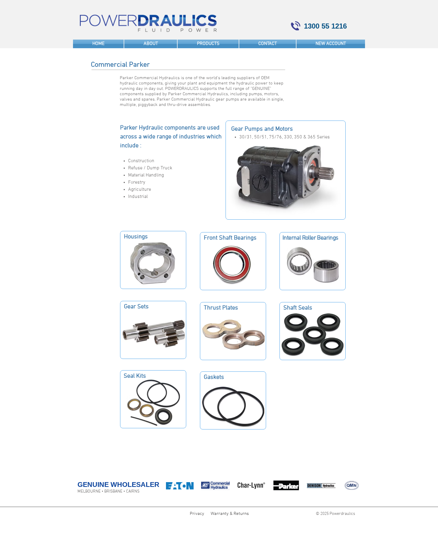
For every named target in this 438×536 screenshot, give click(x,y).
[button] (208, 44)
